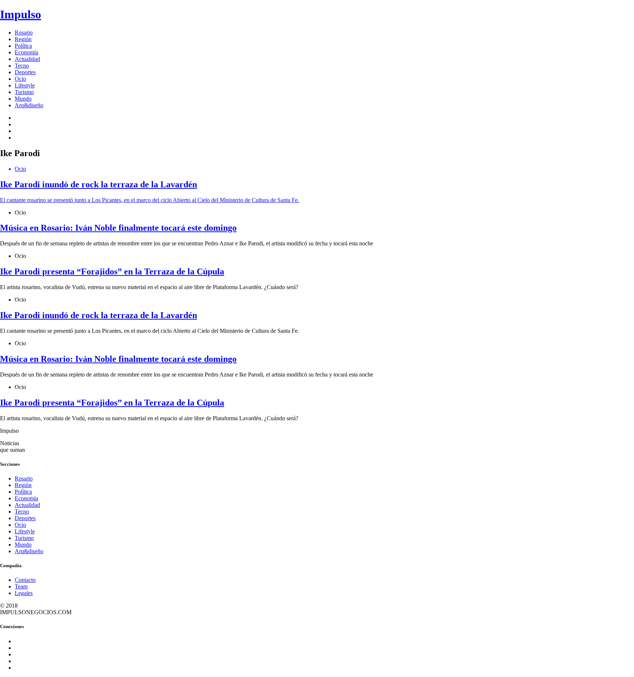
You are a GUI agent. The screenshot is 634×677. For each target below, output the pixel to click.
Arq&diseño (29, 105)
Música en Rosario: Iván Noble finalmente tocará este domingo (118, 228)
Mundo (23, 99)
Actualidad (27, 59)
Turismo (24, 92)
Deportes (25, 72)
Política (23, 46)
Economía (26, 52)
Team (21, 586)
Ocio (20, 79)
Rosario (24, 32)
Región (23, 39)
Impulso (20, 14)
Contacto (25, 580)
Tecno (22, 65)
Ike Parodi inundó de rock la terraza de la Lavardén (98, 315)
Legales (24, 593)
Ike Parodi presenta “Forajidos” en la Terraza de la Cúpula (112, 271)
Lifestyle (25, 85)
